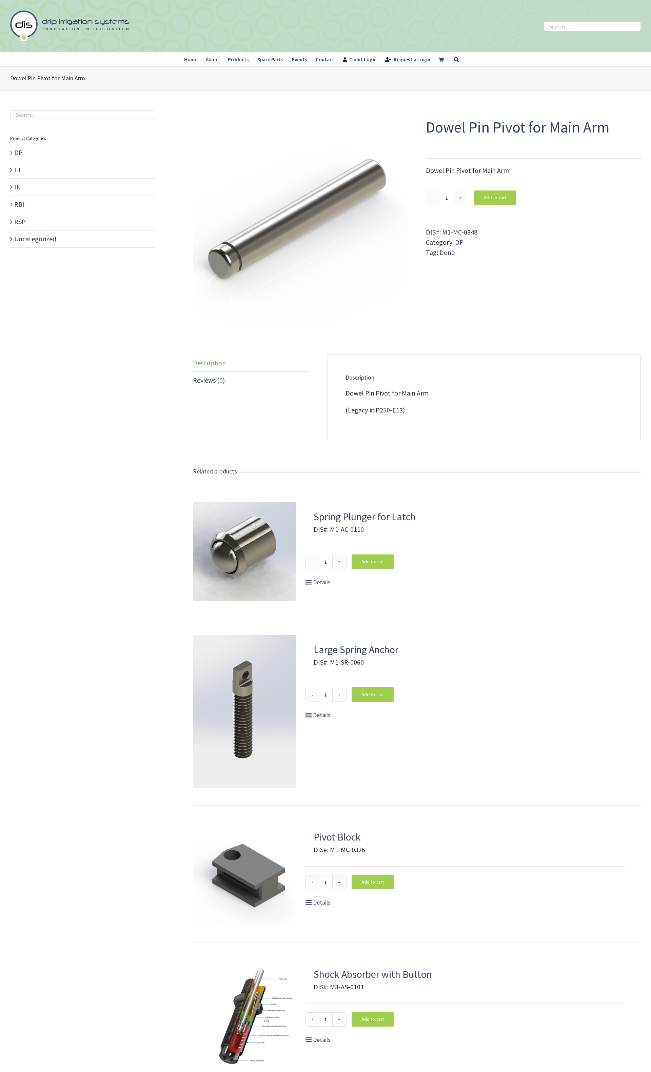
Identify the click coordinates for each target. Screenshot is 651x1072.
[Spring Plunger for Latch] (244, 551)
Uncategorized (35, 239)
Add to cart (495, 198)
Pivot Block (337, 836)
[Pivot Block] (244, 874)
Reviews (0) (209, 380)
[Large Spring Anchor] (244, 711)
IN (17, 187)
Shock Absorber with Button (373, 974)
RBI (19, 204)
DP (459, 242)
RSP (20, 221)
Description (209, 363)
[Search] (456, 59)
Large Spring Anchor (356, 649)
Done (447, 252)
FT (18, 169)
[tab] (251, 363)
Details (322, 582)
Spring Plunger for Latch (365, 516)
